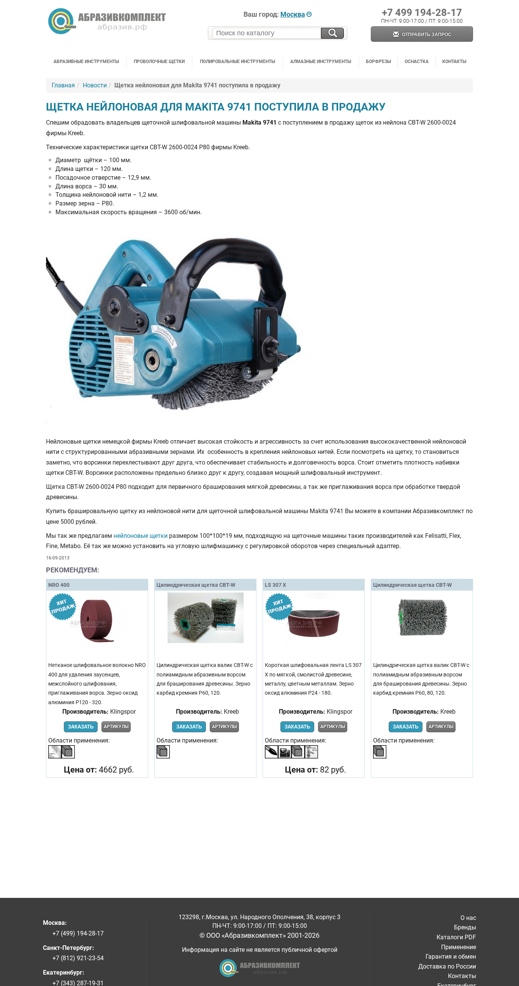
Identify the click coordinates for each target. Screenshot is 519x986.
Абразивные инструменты (86, 61)
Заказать (80, 727)
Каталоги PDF (456, 937)
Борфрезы (378, 61)
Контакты (454, 61)
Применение (458, 947)
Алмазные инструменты (320, 61)
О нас (468, 917)
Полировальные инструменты (237, 61)
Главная (63, 85)
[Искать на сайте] (332, 33)
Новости (95, 85)
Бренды (465, 927)
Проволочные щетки (159, 61)
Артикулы (116, 726)
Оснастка (417, 61)
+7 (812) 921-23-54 (78, 958)
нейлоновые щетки (141, 535)
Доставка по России (447, 966)
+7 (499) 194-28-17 (78, 933)
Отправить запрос (426, 34)
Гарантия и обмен (451, 956)
